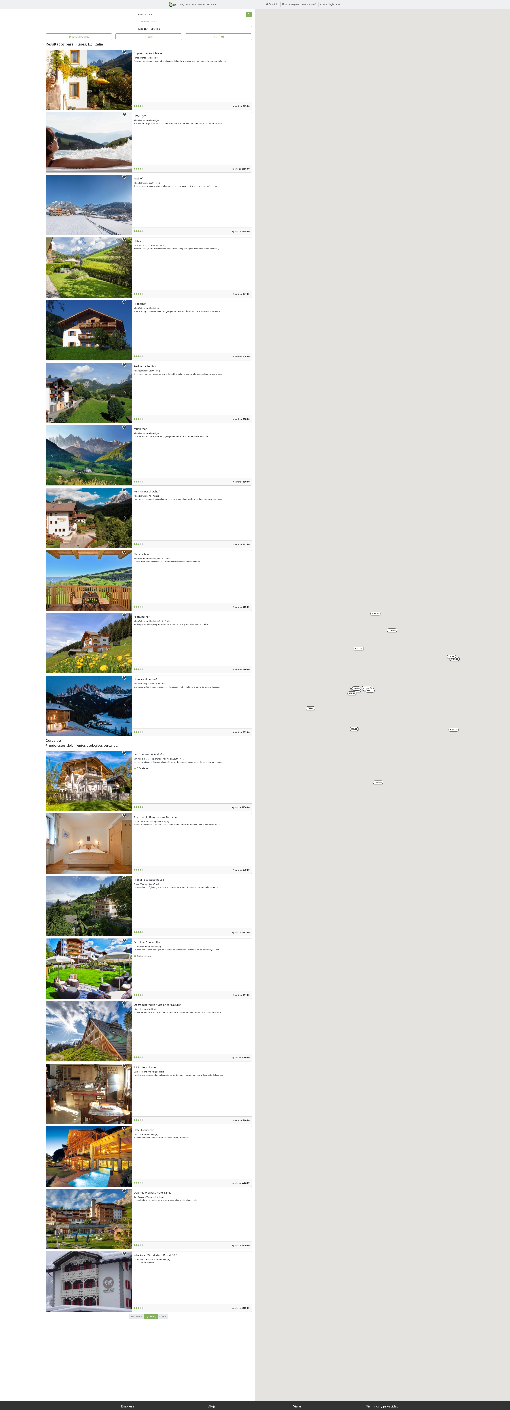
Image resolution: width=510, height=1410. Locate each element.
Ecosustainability (79, 36)
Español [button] (272, 4)
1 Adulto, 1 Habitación (149, 28)
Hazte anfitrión (309, 4)
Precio (149, 36)
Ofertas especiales (195, 4)
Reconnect (212, 4)
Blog (182, 4)
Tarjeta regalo (291, 4)
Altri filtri (218, 36)
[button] (351, 693)
